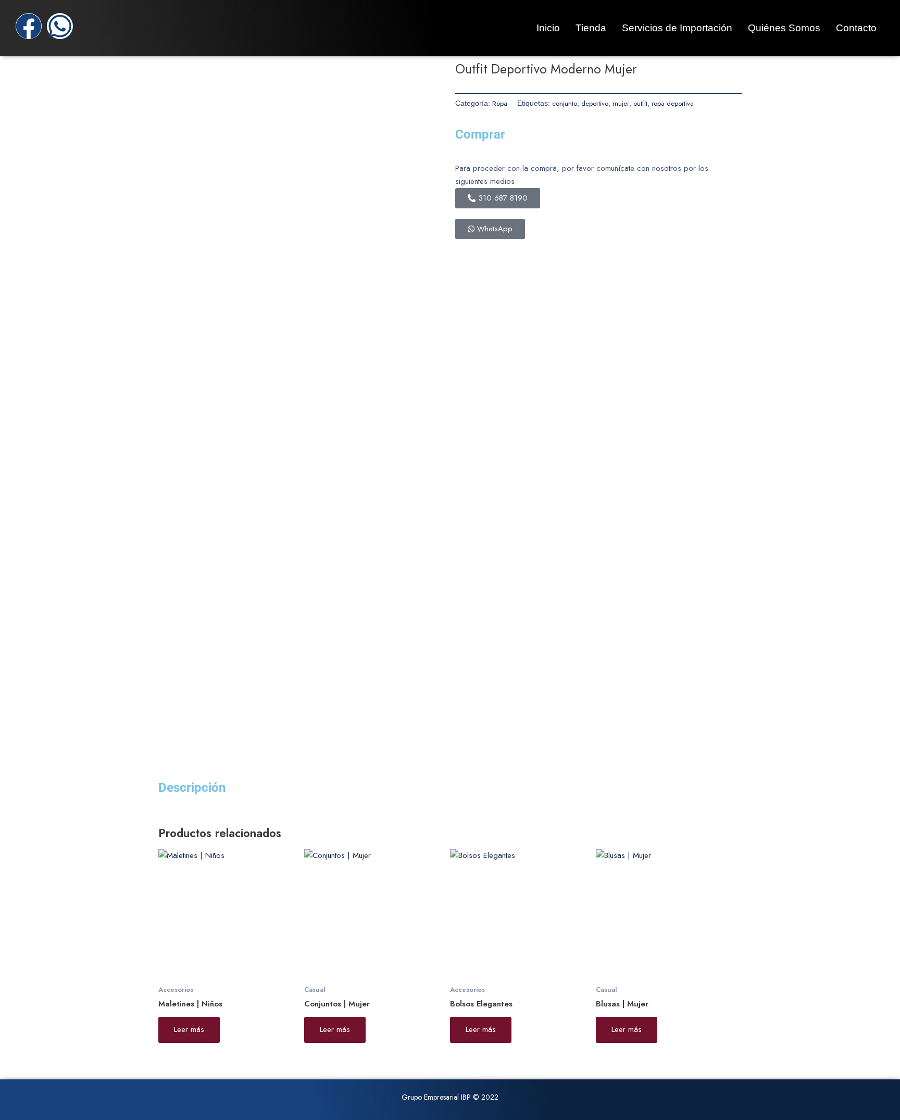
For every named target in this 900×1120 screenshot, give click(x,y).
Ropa (499, 103)
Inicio (548, 27)
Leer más (189, 1029)
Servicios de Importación (677, 27)
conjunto (564, 103)
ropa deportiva (673, 103)
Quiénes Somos (784, 27)
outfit (640, 103)
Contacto (856, 27)
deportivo (594, 103)
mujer (620, 103)
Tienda (591, 27)
